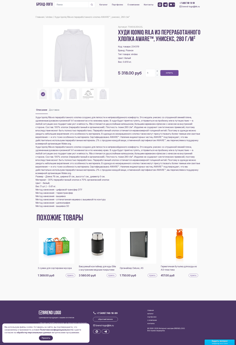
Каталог (103, 4)
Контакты (148, 4)
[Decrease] (157, 75)
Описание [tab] (41, 109)
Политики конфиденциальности (56, 330)
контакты (151, 323)
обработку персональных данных (34, 332)
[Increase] (157, 71)
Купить (169, 73)
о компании (152, 320)
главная (150, 310)
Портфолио (117, 4)
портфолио (152, 317)
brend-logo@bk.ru (191, 6)
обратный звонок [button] (105, 319)
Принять (46, 338)
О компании (133, 4)
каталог (150, 314)
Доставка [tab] (54, 109)
